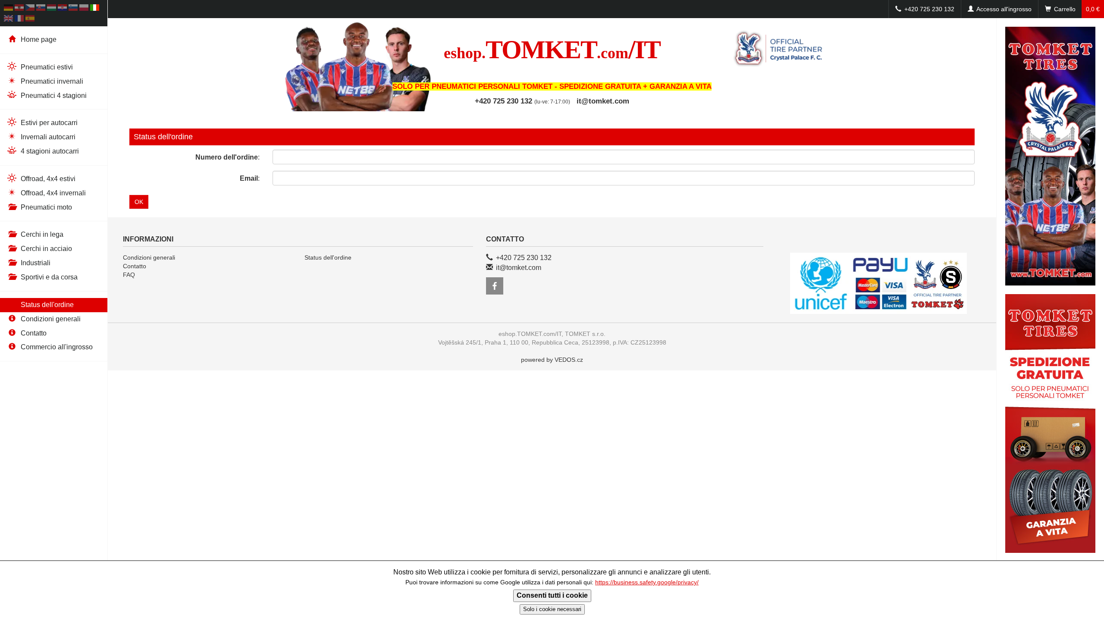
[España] (29, 19)
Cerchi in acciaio (45, 248)
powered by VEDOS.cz (552, 359)
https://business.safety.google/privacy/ (647, 582)
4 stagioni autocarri (49, 151)
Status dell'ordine (46, 304)
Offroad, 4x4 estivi (47, 178)
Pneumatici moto (45, 207)
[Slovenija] (73, 8)
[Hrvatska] (62, 8)
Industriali (34, 263)
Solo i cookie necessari (552, 609)
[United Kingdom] (8, 19)
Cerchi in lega (41, 234)
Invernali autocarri (47, 137)
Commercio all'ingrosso (56, 347)
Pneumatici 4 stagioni (53, 95)
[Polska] (83, 8)
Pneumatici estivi (46, 67)
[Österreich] (19, 8)
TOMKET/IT (552, 49)
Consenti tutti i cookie (552, 595)
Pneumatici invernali (51, 81)
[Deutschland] (8, 8)
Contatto (33, 333)
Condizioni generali (50, 319)
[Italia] (94, 8)
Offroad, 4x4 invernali (52, 193)
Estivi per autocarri (48, 122)
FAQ (129, 274)
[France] (19, 19)
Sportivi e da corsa (48, 277)
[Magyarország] (51, 8)
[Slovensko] (40, 8)
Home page (37, 39)
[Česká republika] (29, 8)
